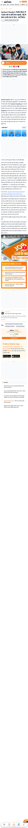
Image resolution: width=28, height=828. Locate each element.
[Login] (14, 825)
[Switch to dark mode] (20, 2)
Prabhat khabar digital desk (11, 20)
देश (3, 347)
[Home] (7, 2)
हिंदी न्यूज (10, 351)
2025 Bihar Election (9, 326)
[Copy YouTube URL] (14, 66)
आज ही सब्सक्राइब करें (14, 338)
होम (1, 4)
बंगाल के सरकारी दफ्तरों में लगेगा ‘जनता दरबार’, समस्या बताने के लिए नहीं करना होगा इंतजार (14, 268)
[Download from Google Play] (7, 356)
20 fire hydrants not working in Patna (13, 324)
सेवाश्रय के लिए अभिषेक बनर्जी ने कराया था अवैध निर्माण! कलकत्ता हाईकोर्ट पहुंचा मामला (13, 406)
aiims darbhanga (20, 326)
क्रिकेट (4, 349)
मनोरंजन (11, 347)
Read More (3, 319)
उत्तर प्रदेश (12, 4)
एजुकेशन (7, 347)
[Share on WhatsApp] (9, 66)
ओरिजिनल (23, 4)
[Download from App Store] (16, 356)
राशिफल (8, 349)
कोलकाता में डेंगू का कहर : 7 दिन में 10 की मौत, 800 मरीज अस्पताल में (14, 285)
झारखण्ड (4, 4)
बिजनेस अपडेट (17, 347)
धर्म (21, 347)
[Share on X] (18, 66)
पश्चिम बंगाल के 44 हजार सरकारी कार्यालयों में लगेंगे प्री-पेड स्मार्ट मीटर (15, 273)
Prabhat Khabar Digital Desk (14, 313)
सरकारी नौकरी (17, 99)
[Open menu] (2, 2)
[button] (14, 52)
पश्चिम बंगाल (17, 4)
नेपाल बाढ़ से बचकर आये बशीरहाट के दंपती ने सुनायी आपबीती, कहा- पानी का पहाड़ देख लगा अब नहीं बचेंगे (14, 279)
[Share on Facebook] (12, 66)
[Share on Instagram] (16, 66)
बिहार (8, 4)
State (7, 8)
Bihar (11, 8)
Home (2, 8)
